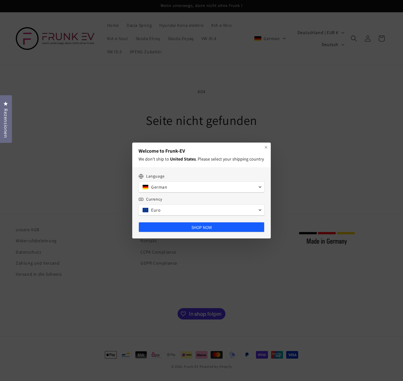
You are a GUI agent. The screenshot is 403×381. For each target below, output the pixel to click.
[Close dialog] (266, 147)
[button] (201, 187)
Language (155, 176)
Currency (154, 199)
